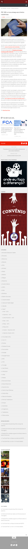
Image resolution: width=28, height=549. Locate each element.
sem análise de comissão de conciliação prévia (14, 98)
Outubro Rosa (5, 393)
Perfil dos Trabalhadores (7, 399)
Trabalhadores (14, 8)
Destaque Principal (6, 346)
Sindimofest (4, 406)
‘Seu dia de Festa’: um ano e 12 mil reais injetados (12, 441)
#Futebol (4, 268)
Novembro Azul (5, 387)
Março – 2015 (6, 323)
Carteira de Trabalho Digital (8, 302)
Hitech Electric (5, 368)
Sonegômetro (5, 409)
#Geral (8, 8)
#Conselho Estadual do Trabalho (9, 252)
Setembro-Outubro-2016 (8, 333)
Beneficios (4, 293)
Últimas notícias (5, 415)
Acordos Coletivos (6, 284)
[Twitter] (24, 143)
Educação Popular (6, 355)
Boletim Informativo (6, 296)
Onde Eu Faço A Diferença (7, 390)
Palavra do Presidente (6, 396)
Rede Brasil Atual (6, 110)
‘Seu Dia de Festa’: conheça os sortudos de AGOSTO (13, 438)
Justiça (3, 374)
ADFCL (3, 287)
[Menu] (26, 1)
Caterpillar (4, 306)
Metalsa (4, 377)
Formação (4, 365)
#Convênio (4, 255)
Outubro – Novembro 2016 (9, 330)
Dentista (4, 343)
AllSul (3, 290)
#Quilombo (4, 281)
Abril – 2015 (5, 311)
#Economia (3, 8)
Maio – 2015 (6, 320)
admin (3, 17)
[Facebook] (22, 143)
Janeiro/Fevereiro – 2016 (8, 317)
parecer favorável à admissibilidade (12, 46)
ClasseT (4, 309)
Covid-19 (4, 340)
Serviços (4, 402)
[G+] (26, 143)
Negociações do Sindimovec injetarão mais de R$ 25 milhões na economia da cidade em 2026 (19, 131)
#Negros (4, 277)
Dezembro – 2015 (7, 314)
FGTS (3, 362)
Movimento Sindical (6, 380)
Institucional (4, 371)
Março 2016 (5, 327)
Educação (4, 352)
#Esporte (4, 262)
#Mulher (4, 274)
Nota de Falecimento (6, 384)
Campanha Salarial (6, 299)
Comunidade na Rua (6, 336)
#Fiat (3, 265)
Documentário (5, 349)
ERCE (3, 358)
